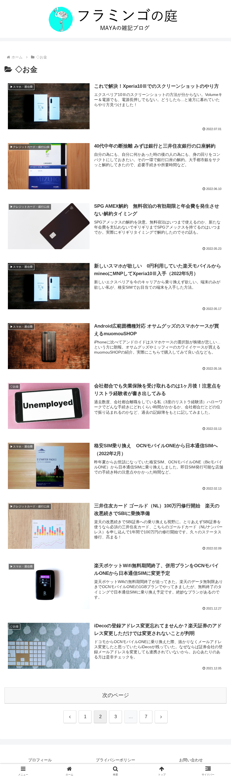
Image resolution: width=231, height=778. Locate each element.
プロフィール (40, 760)
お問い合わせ (191, 760)
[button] (214, 702)
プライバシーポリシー (115, 760)
